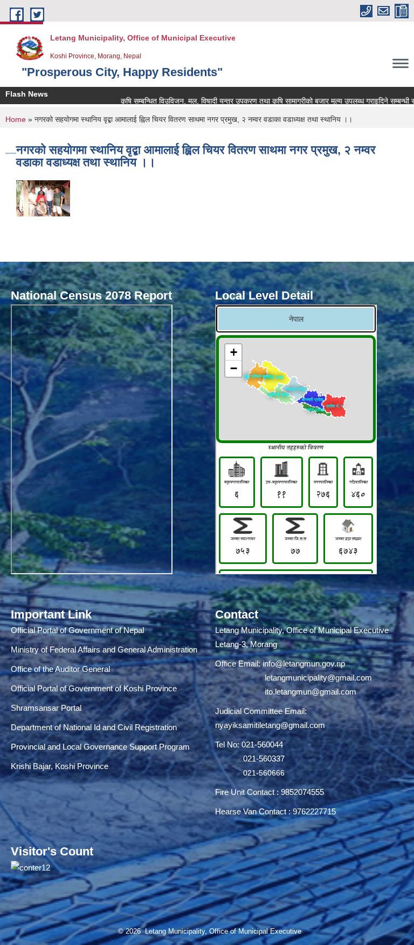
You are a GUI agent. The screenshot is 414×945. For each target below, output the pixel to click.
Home (15, 119)
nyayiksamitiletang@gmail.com (270, 725)
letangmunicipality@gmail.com (318, 677)
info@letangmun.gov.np (304, 663)
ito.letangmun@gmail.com (310, 691)
